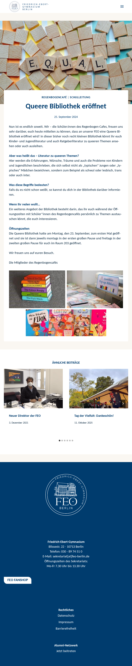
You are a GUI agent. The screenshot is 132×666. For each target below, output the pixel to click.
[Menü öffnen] (121, 6)
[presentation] (33, 388)
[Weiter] (123, 403)
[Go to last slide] (9, 403)
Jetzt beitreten (66, 651)
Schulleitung (80, 97)
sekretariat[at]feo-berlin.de (71, 556)
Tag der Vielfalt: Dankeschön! (94, 416)
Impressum (66, 622)
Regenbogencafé (54, 97)
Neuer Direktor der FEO (25, 416)
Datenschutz (66, 615)
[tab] (59, 440)
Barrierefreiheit (66, 628)
